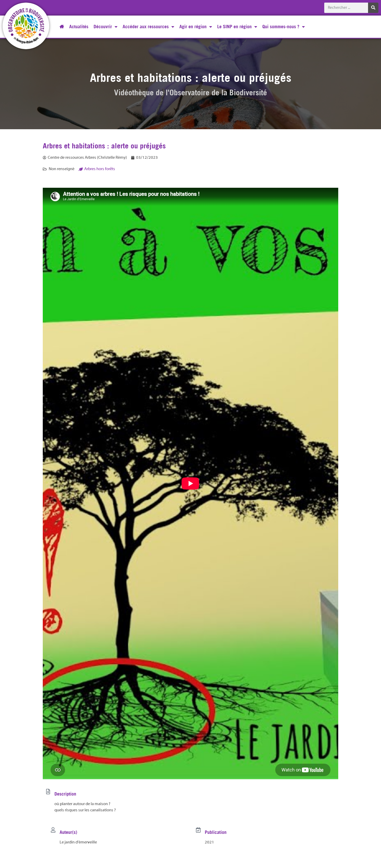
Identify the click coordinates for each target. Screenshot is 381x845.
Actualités (78, 27)
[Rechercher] (373, 8)
